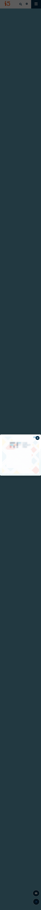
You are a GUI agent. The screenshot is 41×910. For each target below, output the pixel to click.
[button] (38, 438)
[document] (20, 455)
